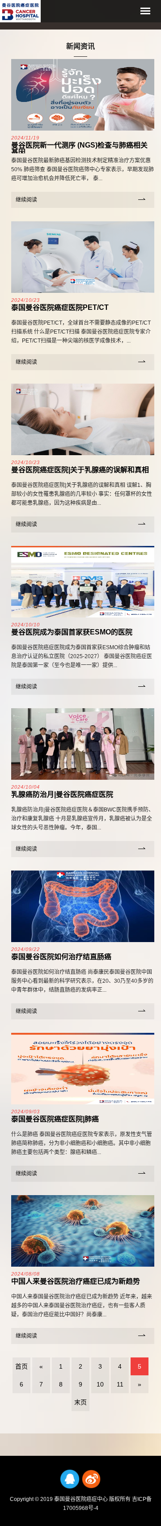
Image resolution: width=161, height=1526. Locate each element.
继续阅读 (26, 200)
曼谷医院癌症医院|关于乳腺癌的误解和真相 (80, 469)
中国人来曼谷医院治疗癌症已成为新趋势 (75, 1281)
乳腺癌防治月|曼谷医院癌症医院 (62, 794)
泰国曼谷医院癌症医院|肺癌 (55, 1119)
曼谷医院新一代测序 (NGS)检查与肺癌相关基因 (79, 148)
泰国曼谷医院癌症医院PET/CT (60, 307)
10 (100, 1384)
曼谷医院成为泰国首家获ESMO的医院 (71, 632)
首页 (21, 1366)
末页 (80, 1402)
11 (120, 1384)
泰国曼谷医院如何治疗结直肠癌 (61, 956)
